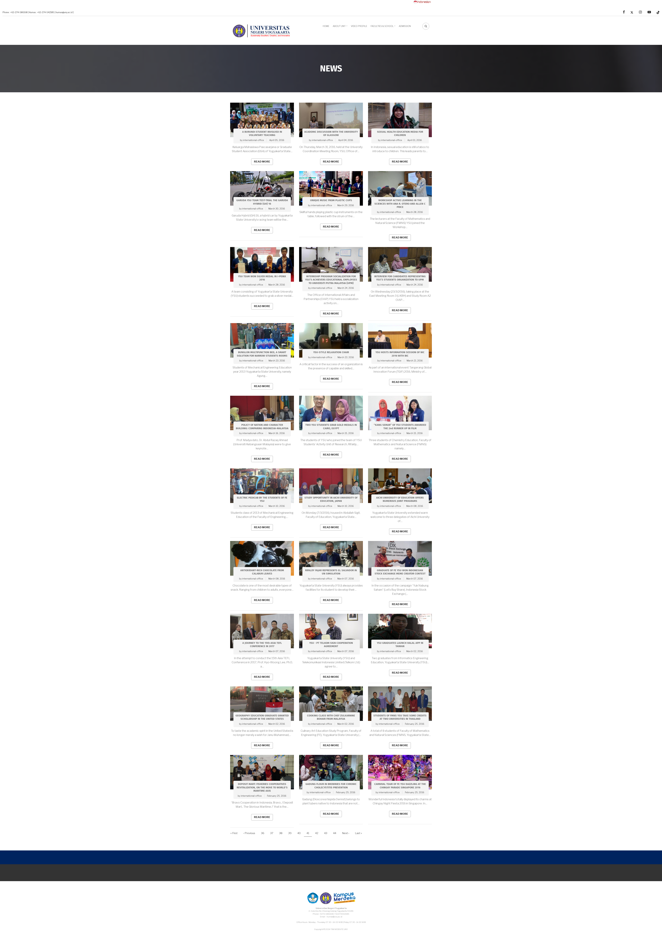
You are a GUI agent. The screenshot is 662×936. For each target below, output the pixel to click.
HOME (326, 26)
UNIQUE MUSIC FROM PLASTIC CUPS (331, 200)
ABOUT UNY (340, 27)
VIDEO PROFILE (359, 26)
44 (336, 833)
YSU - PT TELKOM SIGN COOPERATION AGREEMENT (331, 645)
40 (300, 833)
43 (327, 833)
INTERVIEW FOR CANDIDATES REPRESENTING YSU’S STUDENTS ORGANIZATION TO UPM (400, 278)
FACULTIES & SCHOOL (383, 27)
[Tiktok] (658, 12)
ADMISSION (405, 26)
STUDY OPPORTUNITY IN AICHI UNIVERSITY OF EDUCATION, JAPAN (331, 499)
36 (264, 833)
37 (273, 833)
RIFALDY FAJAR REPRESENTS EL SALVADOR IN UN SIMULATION (331, 572)
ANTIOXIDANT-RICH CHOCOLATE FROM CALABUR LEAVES (262, 572)
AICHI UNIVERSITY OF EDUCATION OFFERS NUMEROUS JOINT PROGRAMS (400, 499)
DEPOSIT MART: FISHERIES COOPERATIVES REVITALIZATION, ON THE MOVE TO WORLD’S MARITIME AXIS (262, 787)
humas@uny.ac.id (64, 12)
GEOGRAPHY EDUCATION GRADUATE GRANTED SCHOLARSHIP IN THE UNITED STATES (262, 717)
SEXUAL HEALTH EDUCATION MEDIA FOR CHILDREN (400, 134)
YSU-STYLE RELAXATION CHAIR (331, 352)
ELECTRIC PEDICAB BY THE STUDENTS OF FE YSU (262, 499)
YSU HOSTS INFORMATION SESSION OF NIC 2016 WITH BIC (399, 354)
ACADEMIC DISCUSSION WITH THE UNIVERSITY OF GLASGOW (331, 134)
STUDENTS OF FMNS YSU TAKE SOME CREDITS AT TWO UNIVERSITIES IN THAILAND (400, 717)
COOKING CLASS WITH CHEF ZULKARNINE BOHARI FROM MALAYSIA (331, 717)
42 (318, 833)
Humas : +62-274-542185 (41, 12)
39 (291, 833)
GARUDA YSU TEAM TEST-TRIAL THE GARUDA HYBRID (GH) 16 (262, 202)
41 (309, 834)
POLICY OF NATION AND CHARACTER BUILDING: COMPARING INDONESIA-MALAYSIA (262, 427)
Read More (262, 161)
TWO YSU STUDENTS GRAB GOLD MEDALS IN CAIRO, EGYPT (331, 427)
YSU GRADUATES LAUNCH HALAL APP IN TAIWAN (400, 645)
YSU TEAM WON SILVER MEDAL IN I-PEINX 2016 (262, 278)
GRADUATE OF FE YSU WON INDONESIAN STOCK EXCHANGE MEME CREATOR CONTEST (400, 572)
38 (282, 833)
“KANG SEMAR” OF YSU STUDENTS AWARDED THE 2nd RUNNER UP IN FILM (400, 427)
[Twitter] (631, 12)
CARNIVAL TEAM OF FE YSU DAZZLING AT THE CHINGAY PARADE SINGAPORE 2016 (400, 786)
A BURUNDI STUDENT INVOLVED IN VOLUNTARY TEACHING (262, 134)
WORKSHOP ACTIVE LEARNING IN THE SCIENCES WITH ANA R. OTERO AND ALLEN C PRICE (399, 203)
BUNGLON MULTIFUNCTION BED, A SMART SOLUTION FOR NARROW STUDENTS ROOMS (262, 354)
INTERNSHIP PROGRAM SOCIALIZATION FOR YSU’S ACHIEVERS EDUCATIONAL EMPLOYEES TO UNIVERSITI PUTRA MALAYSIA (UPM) (331, 279)
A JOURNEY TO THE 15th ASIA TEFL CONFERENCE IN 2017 (262, 645)
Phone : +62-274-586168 (15, 12)
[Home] (263, 30)
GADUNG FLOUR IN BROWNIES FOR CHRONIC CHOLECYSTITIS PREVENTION (331, 786)
